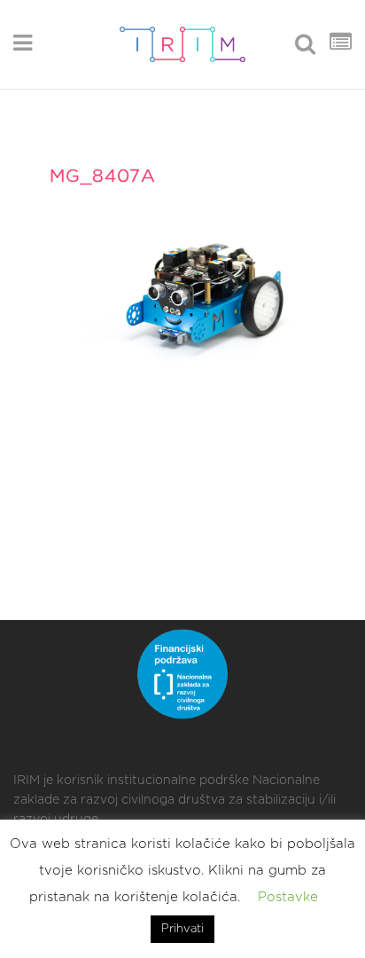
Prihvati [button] (182, 929)
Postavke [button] (288, 897)
